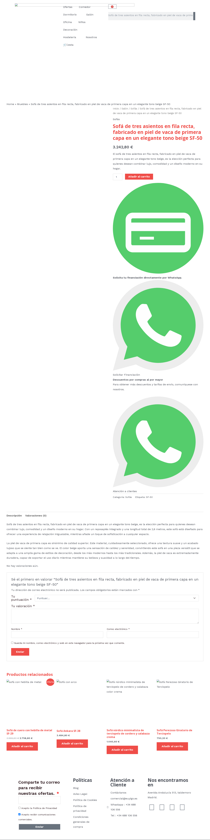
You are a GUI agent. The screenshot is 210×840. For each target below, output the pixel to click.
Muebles (22, 104)
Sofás (134, 108)
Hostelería (69, 37)
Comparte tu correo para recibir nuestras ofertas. (39, 788)
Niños (81, 22)
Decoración (70, 29)
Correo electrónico (118, 629)
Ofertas (67, 7)
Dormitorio (70, 14)
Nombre (16, 629)
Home (10, 104)
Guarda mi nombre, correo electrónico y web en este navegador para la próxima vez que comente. (69, 643)
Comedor (85, 7)
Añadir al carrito (139, 176)
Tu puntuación (21, 598)
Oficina (67, 22)
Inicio (116, 108)
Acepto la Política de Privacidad (39, 808)
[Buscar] (194, 16)
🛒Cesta (68, 44)
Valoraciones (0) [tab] (35, 515)
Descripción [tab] (14, 515)
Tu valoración (23, 606)
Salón (89, 14)
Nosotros (91, 37)
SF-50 (149, 497)
